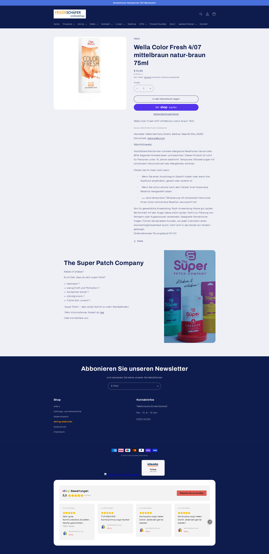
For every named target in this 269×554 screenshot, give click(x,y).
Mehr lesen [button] (69, 526)
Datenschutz (60, 427)
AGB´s (57, 406)
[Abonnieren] (157, 386)
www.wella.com (156, 138)
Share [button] (140, 241)
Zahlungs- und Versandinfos (67, 411)
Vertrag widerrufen (63, 422)
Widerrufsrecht (61, 417)
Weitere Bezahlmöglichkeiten (166, 114)
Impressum (59, 432)
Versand (147, 77)
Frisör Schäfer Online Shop (137, 455)
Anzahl (137, 83)
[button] (68, 24)
